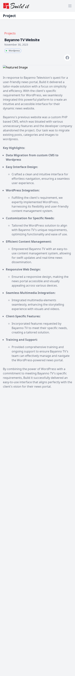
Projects (10, 33)
